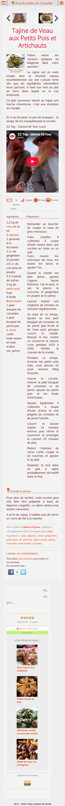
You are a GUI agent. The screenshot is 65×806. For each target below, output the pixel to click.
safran (51, 539)
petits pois (13, 288)
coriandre (11, 543)
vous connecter (25, 558)
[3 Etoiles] (27, 617)
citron (12, 330)
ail (10, 243)
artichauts (15, 301)
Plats (50, 531)
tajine (37, 539)
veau (9, 226)
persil (44, 539)
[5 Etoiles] (33, 617)
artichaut (27, 539)
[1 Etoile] (21, 617)
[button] (11, 574)
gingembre (51, 535)
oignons (14, 235)
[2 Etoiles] (24, 617)
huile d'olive (24, 543)
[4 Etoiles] (30, 617)
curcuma (37, 543)
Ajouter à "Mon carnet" (29, 628)
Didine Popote (31, 527)
